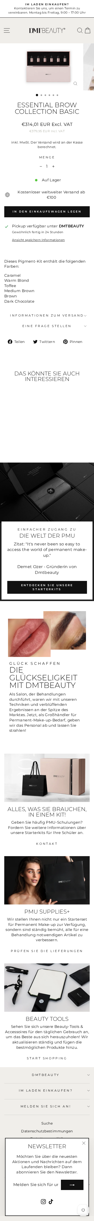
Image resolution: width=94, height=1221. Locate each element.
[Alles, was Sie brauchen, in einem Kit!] (47, 778)
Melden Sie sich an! (46, 1106)
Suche (47, 1123)
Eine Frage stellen (47, 326)
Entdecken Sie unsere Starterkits (47, 587)
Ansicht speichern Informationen (38, 240)
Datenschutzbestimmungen (47, 1131)
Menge (47, 157)
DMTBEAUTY (46, 1075)
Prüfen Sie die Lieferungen (47, 951)
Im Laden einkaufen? (46, 1090)
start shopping (47, 1058)
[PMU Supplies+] (47, 880)
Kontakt (47, 844)
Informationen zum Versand (47, 315)
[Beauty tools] (47, 987)
